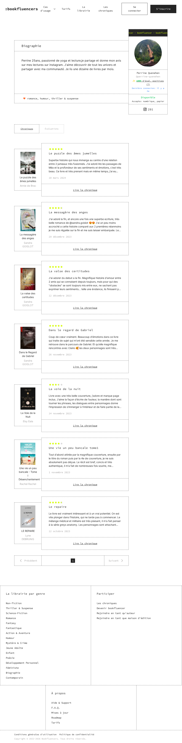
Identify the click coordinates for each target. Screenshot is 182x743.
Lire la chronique (85, 190)
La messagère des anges (68, 212)
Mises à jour (59, 712)
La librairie (83, 8)
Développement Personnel (22, 662)
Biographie (13, 672)
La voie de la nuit (65, 389)
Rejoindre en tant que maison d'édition (124, 618)
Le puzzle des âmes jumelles (73, 153)
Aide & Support (61, 702)
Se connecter (134, 8)
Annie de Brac (28, 185)
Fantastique (14, 628)
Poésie (10, 657)
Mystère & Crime (16, 643)
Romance (11, 618)
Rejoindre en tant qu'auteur (116, 613)
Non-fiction (14, 603)
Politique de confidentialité (76, 734)
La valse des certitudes (69, 271)
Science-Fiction (16, 613)
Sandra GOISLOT (27, 244)
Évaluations (51, 128)
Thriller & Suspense (19, 608)
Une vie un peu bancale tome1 (73, 448)
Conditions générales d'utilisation (35, 734)
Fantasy (11, 623)
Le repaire (57, 506)
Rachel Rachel (28, 483)
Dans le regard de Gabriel (71, 330)
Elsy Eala (28, 421)
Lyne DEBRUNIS (28, 537)
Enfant (10, 652)
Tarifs (66, 8)
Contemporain (14, 677)
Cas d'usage (45, 8)
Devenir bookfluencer (111, 608)
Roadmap (56, 717)
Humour (10, 638)
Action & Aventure (18, 633)
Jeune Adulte (14, 648)
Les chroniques (105, 8)
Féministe (12, 667)
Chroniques (27, 128)
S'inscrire (163, 8)
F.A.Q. (55, 707)
